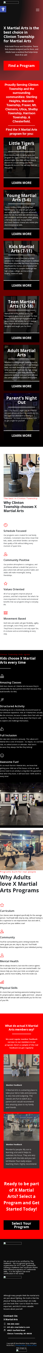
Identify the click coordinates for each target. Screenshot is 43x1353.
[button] (3, 9)
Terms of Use (32, 1345)
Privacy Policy (20, 1345)
